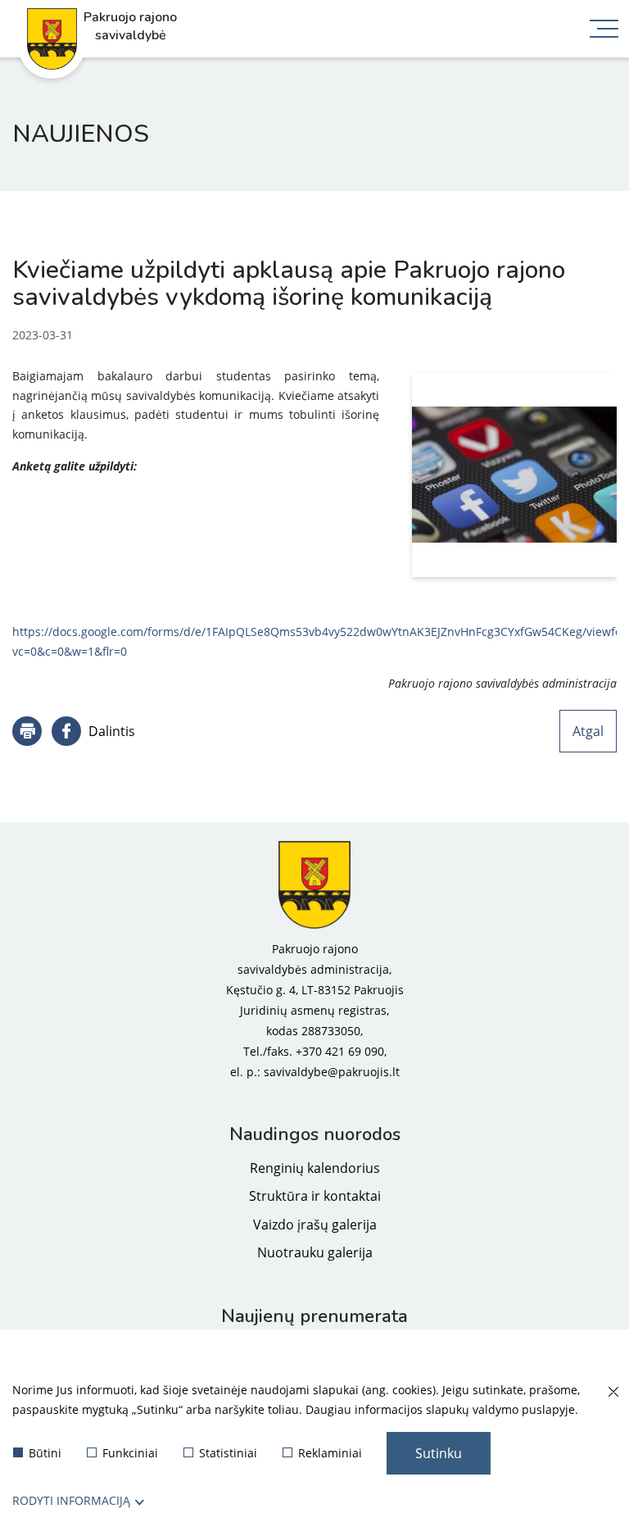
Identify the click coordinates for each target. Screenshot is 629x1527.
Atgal (588, 731)
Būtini (45, 1453)
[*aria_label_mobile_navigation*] (604, 30)
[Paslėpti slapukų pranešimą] (612, 1392)
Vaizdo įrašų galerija (315, 1225)
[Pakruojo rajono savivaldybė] (314, 885)
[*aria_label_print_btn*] (27, 731)
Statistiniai (228, 1453)
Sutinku (438, 1453)
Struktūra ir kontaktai (315, 1196)
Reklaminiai (330, 1453)
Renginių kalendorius (315, 1168)
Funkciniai (130, 1453)
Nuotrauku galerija (315, 1252)
